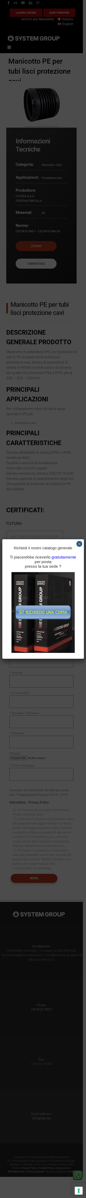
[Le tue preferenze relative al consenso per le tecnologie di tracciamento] (79, 1191)
